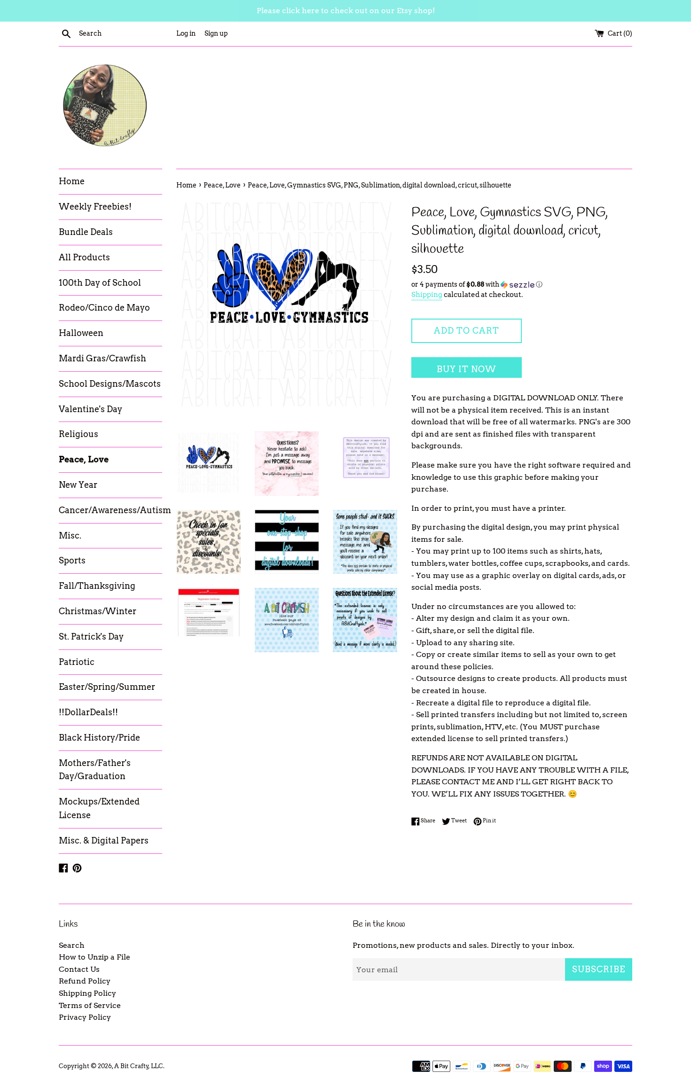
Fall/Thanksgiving (97, 586)
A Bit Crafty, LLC (138, 1066)
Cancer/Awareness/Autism (110, 510)
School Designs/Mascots (110, 384)
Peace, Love (84, 459)
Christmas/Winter (97, 611)
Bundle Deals (86, 232)
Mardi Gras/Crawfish (102, 358)
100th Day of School (100, 283)
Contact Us (79, 969)
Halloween (81, 333)
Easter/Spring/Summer (107, 687)
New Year (78, 485)
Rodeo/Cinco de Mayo (104, 308)
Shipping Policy (87, 993)
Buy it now (466, 369)
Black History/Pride (99, 737)
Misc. (70, 535)
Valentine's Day (90, 409)
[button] (521, 284)
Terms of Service (90, 1005)
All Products (84, 257)
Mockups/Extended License (99, 808)
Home (72, 181)
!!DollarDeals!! (88, 712)
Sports (72, 560)
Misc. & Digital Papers (104, 840)
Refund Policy (84, 981)
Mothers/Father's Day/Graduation (95, 769)
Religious (78, 434)
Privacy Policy (85, 1017)
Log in (186, 33)
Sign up (216, 33)
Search (72, 945)
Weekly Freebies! (95, 206)
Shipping (426, 294)
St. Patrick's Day (91, 636)
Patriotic (76, 662)
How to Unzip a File (94, 957)
